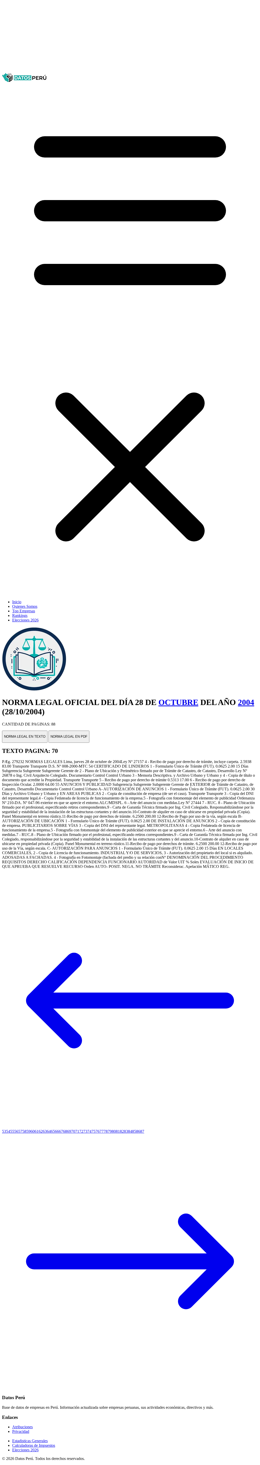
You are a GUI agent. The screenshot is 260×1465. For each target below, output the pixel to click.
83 (126, 1131)
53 (4, 1131)
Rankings (19, 615)
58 (24, 1131)
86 (138, 1131)
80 (114, 1131)
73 (85, 1131)
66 (57, 1131)
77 (102, 1131)
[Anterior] (130, 1127)
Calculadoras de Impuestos (33, 1445)
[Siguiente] (130, 1387)
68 (65, 1131)
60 (32, 1131)
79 (110, 1131)
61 (37, 1131)
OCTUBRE (178, 702)
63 (45, 1131)
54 (8, 1131)
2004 (246, 702)
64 (49, 1131)
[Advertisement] (130, 37)
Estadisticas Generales (30, 1441)
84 (130, 1131)
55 (12, 1131)
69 (69, 1131)
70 (73, 1131)
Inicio (16, 602)
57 (20, 1131)
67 (61, 1131)
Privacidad (20, 1431)
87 (142, 1131)
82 (122, 1131)
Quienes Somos (24, 606)
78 (106, 1131)
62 (41, 1131)
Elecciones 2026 (25, 620)
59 (28, 1131)
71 (77, 1131)
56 (16, 1131)
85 (134, 1131)
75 (93, 1131)
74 (89, 1131)
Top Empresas (23, 611)
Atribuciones (22, 1427)
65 (53, 1131)
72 (81, 1131)
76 (97, 1131)
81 (118, 1131)
